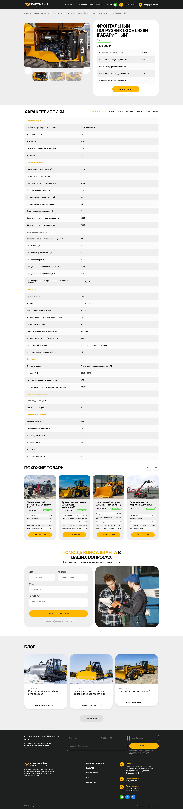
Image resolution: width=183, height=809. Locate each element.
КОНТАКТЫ (91, 782)
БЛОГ (88, 778)
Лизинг (147, 111)
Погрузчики (54, 13)
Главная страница (31, 13)
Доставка (129, 111)
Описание (110, 111)
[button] (86, 70)
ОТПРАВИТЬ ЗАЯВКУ (57, 614)
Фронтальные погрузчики (71, 13)
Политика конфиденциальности (148, 806)
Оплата (120, 111)
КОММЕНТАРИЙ (35, 596)
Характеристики (98, 111)
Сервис (156, 111)
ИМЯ (31, 572)
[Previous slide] (148, 468)
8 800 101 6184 (130, 5)
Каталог (70, 5)
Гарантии (98, 5)
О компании (82, 5)
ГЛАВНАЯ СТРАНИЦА (95, 763)
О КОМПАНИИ (92, 773)
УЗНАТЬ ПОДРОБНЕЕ (44, 705)
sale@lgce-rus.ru (151, 5)
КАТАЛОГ (90, 768)
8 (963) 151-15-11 (132, 791)
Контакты (108, 5)
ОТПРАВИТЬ (144, 746)
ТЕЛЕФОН (62, 572)
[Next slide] (156, 468)
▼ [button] (74, 4)
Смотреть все (91, 718)
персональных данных (138, 754)
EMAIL (31, 584)
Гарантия (139, 111)
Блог (91, 5)
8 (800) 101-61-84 (133, 788)
